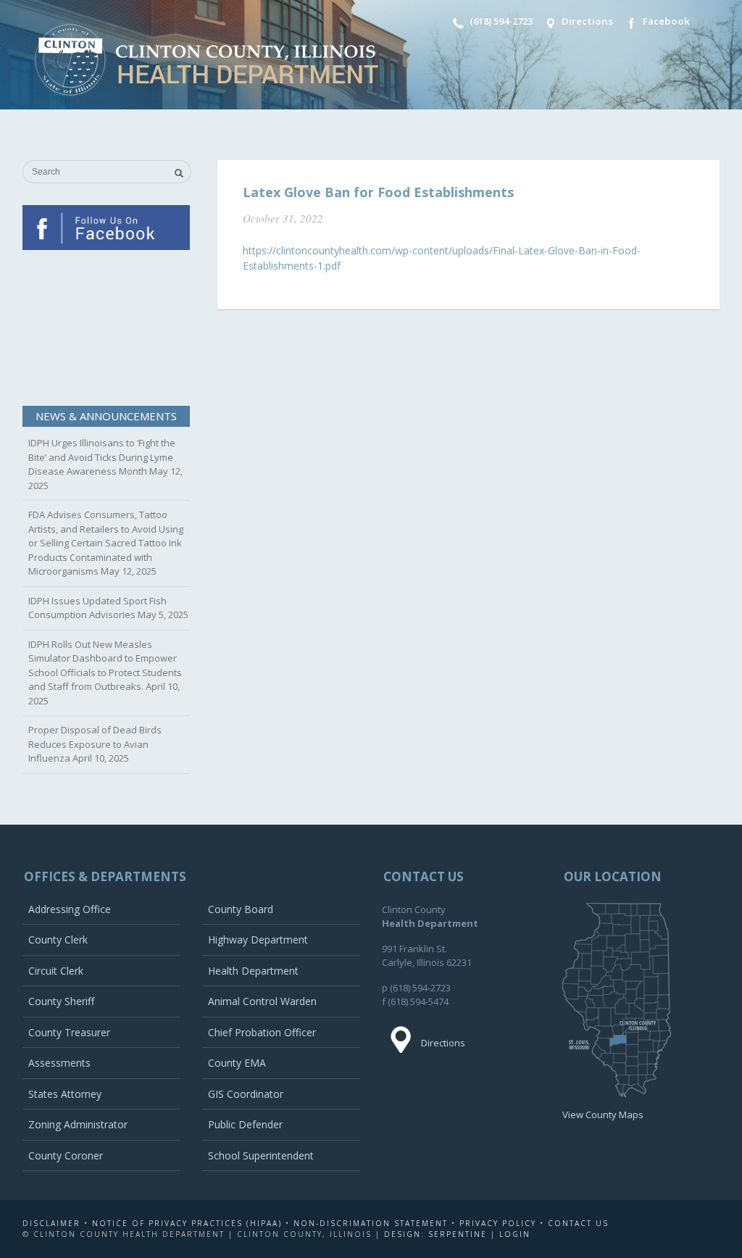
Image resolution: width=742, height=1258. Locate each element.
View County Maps (602, 1114)
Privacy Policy (497, 1223)
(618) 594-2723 (500, 21)
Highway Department (258, 939)
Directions (586, 21)
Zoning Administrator (78, 1124)
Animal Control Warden (262, 1001)
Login (514, 1234)
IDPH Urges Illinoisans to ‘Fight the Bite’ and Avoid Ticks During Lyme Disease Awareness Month (101, 457)
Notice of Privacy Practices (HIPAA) (187, 1223)
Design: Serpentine (435, 1234)
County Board (240, 909)
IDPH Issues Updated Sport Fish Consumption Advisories (97, 608)
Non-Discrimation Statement (370, 1223)
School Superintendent (261, 1155)
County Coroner (65, 1155)
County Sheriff (61, 1001)
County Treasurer (69, 1032)
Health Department (253, 971)
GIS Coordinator (245, 1094)
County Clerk (58, 939)
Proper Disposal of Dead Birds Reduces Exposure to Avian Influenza (95, 744)
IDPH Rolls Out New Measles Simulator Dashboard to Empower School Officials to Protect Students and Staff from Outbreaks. (105, 665)
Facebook (665, 21)
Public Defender (245, 1124)
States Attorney (64, 1094)
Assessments (59, 1063)
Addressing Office (69, 909)
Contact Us (578, 1223)
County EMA (237, 1063)
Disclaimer (51, 1223)
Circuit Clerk (55, 971)
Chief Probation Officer (262, 1032)
